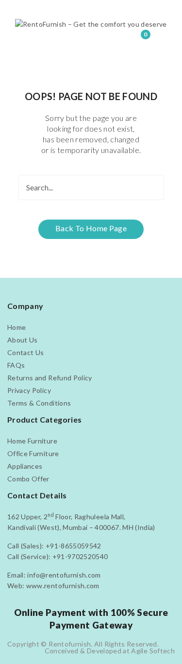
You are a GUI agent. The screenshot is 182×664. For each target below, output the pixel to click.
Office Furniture (33, 453)
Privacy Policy (29, 390)
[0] (138, 40)
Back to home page (91, 228)
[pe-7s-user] (121, 41)
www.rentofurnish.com (62, 585)
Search (151, 187)
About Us (22, 340)
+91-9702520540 (80, 556)
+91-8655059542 (73, 546)
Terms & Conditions (39, 403)
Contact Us (25, 352)
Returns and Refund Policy (49, 378)
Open (22, 11)
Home (16, 327)
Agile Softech (153, 651)
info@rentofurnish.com (63, 575)
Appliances (25, 466)
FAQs (16, 365)
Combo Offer (28, 479)
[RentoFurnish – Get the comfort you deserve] (91, 23)
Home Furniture (32, 441)
